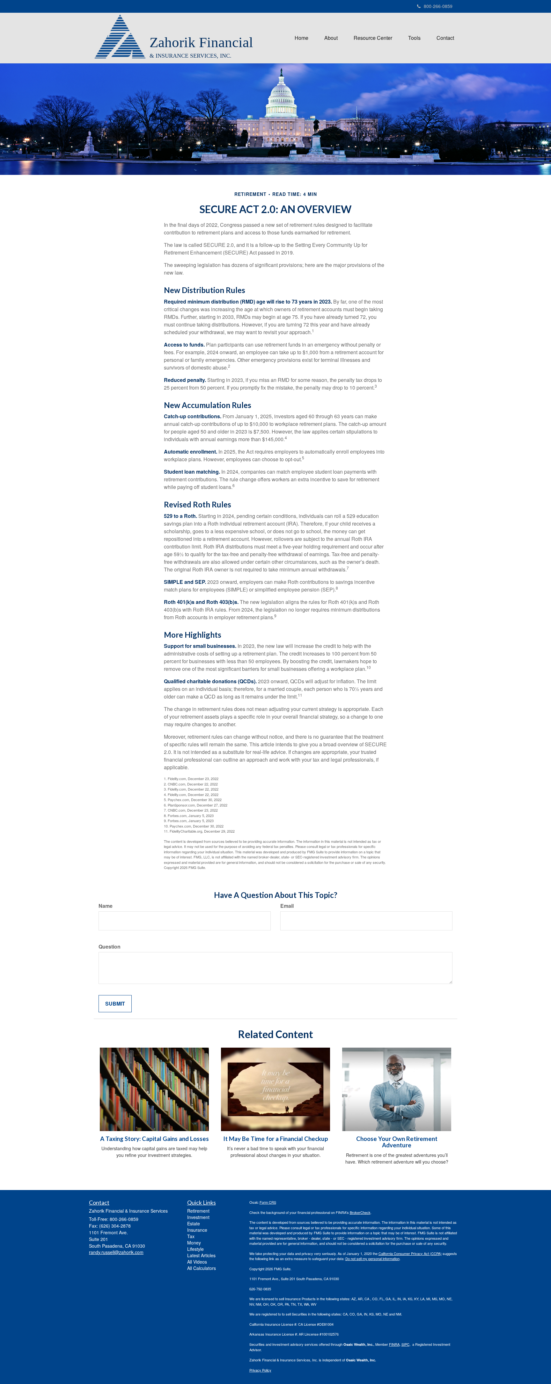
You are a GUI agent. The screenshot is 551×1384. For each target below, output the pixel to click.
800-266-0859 (438, 6)
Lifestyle (195, 1249)
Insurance (197, 1230)
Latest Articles (201, 1255)
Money (194, 1242)
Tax (191, 1236)
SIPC (405, 1344)
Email (287, 905)
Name (106, 905)
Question (110, 946)
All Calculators (201, 1268)
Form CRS (268, 1202)
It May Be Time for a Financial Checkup (275, 1138)
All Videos (197, 1262)
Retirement (198, 1211)
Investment (198, 1217)
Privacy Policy (260, 1370)
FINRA (394, 1344)
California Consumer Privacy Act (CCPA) (410, 1253)
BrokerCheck (360, 1212)
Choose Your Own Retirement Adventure (396, 1142)
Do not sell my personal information (372, 1258)
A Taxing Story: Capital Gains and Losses (154, 1138)
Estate (193, 1223)
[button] (331, 38)
